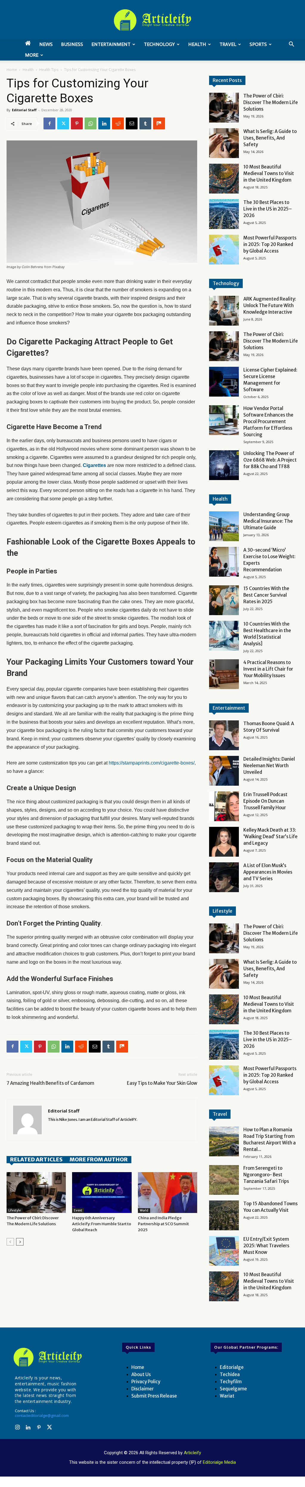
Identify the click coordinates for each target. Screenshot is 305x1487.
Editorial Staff (24, 110)
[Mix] (159, 123)
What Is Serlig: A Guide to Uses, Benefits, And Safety (270, 138)
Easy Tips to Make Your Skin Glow (162, 1083)
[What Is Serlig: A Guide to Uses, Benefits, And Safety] (224, 143)
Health (197, 44)
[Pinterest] (77, 123)
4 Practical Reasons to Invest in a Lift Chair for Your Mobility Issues (268, 669)
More (31, 55)
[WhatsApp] (91, 123)
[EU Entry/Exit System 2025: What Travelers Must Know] (224, 1251)
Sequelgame (233, 1389)
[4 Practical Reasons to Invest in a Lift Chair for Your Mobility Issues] (224, 674)
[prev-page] (10, 1241)
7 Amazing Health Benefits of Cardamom (50, 1083)
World (144, 1210)
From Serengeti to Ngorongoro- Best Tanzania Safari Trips (266, 1174)
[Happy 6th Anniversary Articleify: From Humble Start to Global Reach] (101, 1192)
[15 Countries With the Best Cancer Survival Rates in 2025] (224, 600)
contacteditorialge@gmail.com (42, 1415)
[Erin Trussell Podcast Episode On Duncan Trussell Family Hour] (224, 806)
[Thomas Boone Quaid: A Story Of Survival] (224, 735)
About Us (141, 1374)
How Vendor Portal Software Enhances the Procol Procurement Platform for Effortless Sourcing (268, 421)
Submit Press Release (154, 1396)
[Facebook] (49, 123)
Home (12, 69)
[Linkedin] (104, 123)
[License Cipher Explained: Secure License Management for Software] (224, 382)
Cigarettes (94, 465)
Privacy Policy (145, 1381)
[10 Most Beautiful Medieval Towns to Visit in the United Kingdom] (224, 179)
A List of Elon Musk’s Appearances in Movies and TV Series (267, 872)
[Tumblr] (145, 123)
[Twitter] (63, 123)
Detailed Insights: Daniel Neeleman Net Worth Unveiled (269, 765)
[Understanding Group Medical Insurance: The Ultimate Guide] (224, 526)
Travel (228, 44)
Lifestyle (14, 1210)
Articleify (192, 1452)
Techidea (230, 1374)
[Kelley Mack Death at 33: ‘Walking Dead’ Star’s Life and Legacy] (224, 842)
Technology (159, 44)
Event (78, 1210)
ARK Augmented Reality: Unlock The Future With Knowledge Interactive (269, 305)
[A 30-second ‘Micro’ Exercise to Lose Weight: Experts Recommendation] (224, 562)
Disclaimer (142, 1389)
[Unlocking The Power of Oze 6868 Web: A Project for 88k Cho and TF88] (224, 465)
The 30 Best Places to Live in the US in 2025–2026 (267, 208)
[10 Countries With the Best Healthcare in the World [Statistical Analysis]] (224, 636)
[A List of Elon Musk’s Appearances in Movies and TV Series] (224, 877)
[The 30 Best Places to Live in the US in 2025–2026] (224, 214)
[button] (291, 45)
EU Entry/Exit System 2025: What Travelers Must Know (266, 1245)
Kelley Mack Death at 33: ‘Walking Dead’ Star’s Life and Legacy (270, 836)
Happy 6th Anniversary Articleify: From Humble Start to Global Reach (101, 1223)
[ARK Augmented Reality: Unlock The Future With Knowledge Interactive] (224, 311)
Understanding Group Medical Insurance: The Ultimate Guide (268, 521)
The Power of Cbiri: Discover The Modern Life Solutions (270, 102)
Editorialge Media (219, 1462)
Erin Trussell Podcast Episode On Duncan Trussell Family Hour (265, 801)
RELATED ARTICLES (36, 1159)
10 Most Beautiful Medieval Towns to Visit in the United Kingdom (268, 173)
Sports (258, 44)
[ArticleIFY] (152, 20)
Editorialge (232, 1367)
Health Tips (48, 69)
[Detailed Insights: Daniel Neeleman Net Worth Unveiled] (224, 771)
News (46, 44)
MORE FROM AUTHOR (99, 1159)
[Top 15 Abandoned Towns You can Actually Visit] (224, 1215)
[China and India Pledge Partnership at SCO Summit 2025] (167, 1192)
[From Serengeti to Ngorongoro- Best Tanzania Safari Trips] (224, 1180)
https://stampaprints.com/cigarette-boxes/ (151, 762)
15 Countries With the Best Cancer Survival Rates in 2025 (266, 595)
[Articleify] (47, 1357)
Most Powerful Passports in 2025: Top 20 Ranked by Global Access (269, 244)
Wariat (227, 1396)
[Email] (132, 123)
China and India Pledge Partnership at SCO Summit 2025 (163, 1223)
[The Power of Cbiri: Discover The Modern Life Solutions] (36, 1192)
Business (72, 44)
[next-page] (20, 1241)
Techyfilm (231, 1381)
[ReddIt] (118, 123)
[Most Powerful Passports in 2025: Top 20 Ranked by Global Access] (224, 249)
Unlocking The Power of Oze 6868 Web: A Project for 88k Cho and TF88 (270, 460)
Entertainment (110, 44)
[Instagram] (17, 1427)
